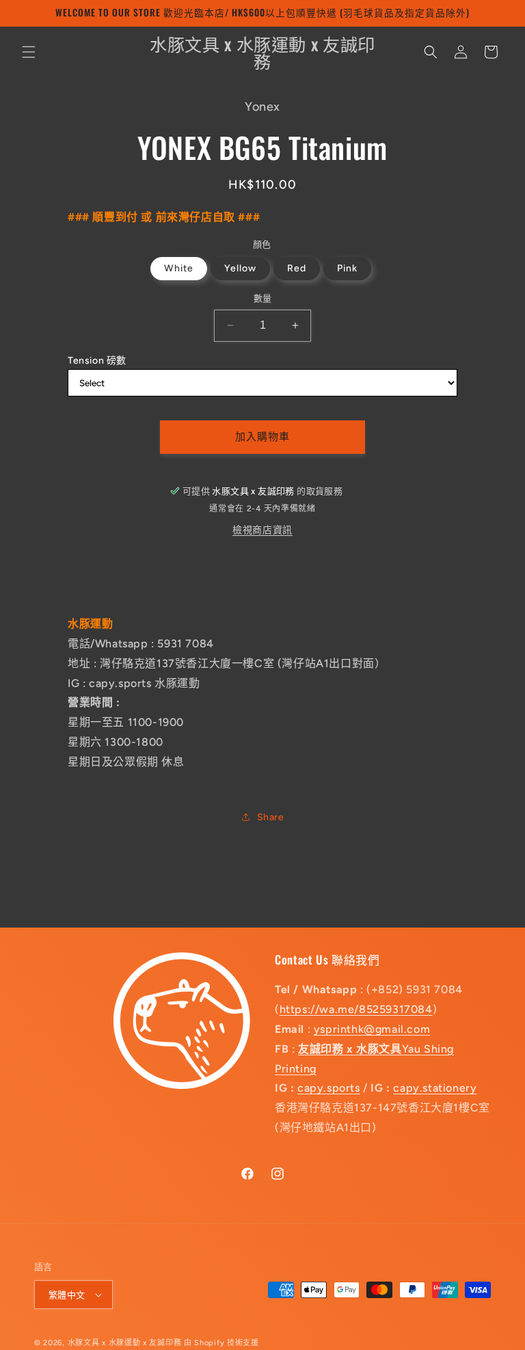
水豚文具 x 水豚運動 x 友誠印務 (126, 1342)
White (178, 268)
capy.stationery (434, 1087)
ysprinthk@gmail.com (372, 1029)
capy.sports (328, 1087)
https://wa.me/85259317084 (356, 1009)
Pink (347, 268)
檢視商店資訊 (262, 530)
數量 (263, 298)
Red (296, 268)
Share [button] (270, 817)
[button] (29, 52)
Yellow (240, 268)
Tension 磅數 (97, 360)
